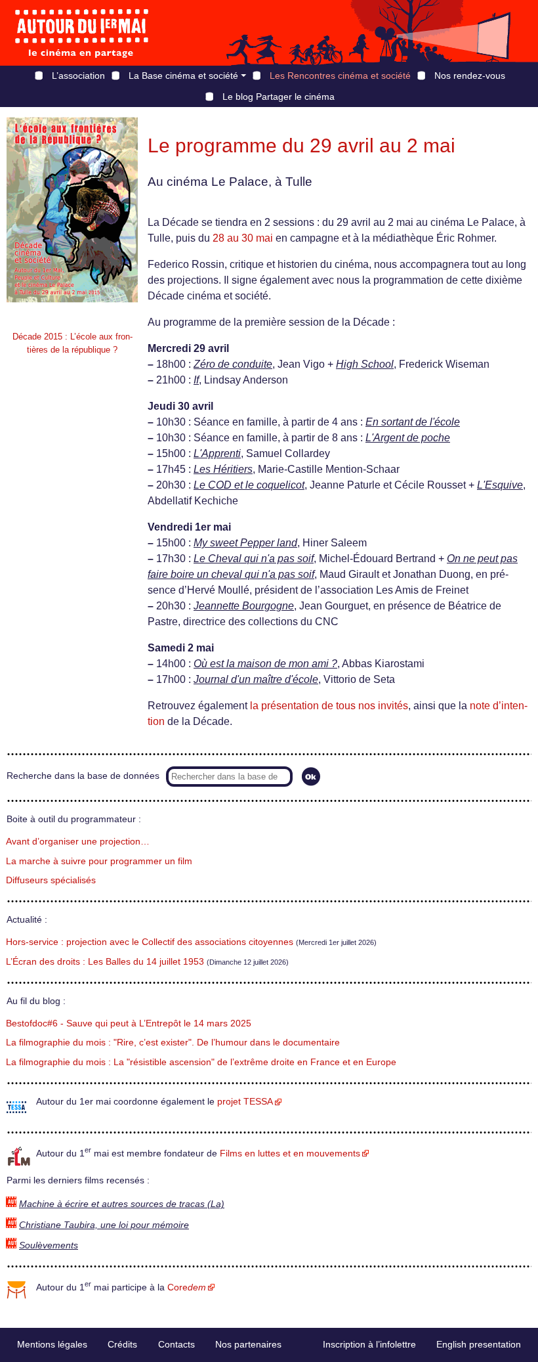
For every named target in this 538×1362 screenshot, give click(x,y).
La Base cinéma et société (183, 75)
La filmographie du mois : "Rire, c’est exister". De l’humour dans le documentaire (173, 1042)
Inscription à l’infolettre (369, 1344)
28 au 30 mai (243, 238)
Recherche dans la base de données (83, 776)
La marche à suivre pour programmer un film (99, 861)
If (196, 379)
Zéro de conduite (233, 364)
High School (365, 364)
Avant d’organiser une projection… (78, 841)
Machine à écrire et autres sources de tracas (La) (121, 1204)
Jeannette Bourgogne (244, 605)
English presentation (478, 1344)
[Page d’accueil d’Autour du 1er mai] (82, 33)
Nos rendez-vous (469, 75)
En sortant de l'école (412, 422)
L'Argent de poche (407, 437)
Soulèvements (48, 1245)
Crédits (122, 1344)
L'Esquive (500, 485)
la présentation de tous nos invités (329, 705)
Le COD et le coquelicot (249, 485)
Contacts (176, 1344)
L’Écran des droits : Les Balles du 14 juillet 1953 (105, 962)
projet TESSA (245, 1102)
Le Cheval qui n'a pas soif (254, 558)
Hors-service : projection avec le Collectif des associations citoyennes (149, 942)
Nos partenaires (248, 1344)
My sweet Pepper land (245, 542)
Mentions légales (52, 1344)
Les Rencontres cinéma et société (340, 75)
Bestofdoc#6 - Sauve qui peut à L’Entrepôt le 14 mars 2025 (128, 1023)
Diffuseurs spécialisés (51, 880)
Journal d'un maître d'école (256, 679)
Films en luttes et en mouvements (290, 1153)
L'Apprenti (217, 453)
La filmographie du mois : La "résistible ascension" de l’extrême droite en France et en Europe (201, 1062)
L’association (78, 75)
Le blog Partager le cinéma (278, 96)
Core (186, 1287)
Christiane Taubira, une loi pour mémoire (104, 1225)
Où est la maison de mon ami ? (265, 663)
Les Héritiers (223, 469)
